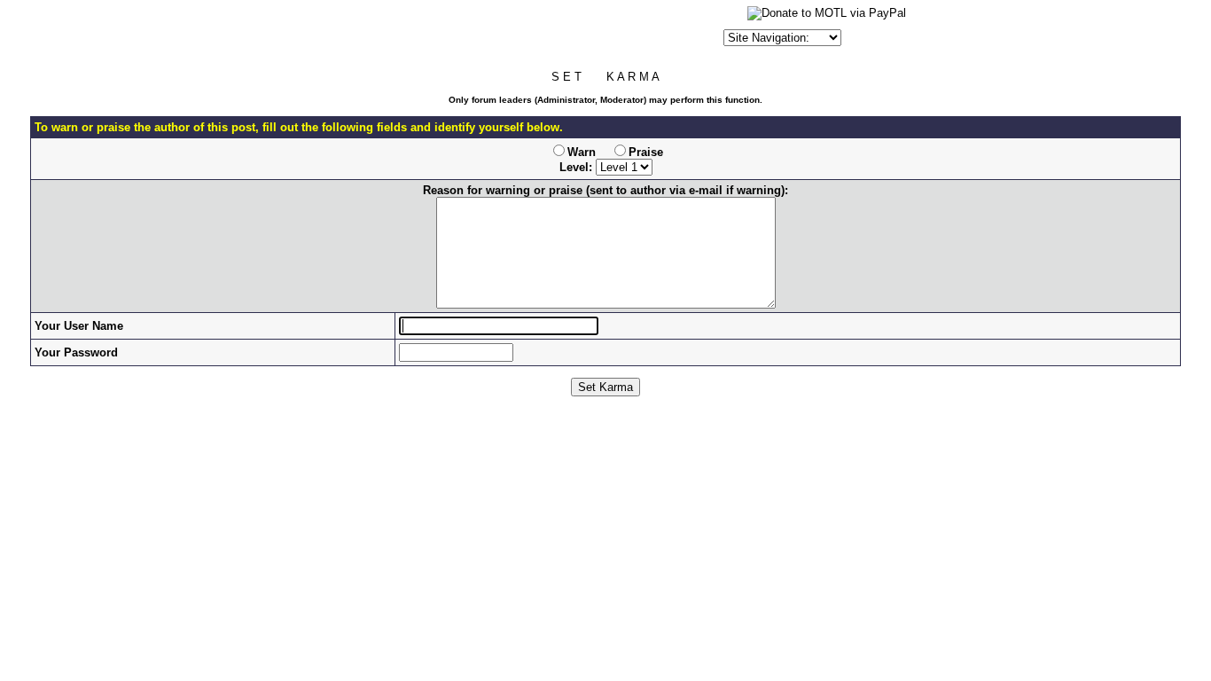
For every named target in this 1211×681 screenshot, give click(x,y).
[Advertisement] (512, 30)
